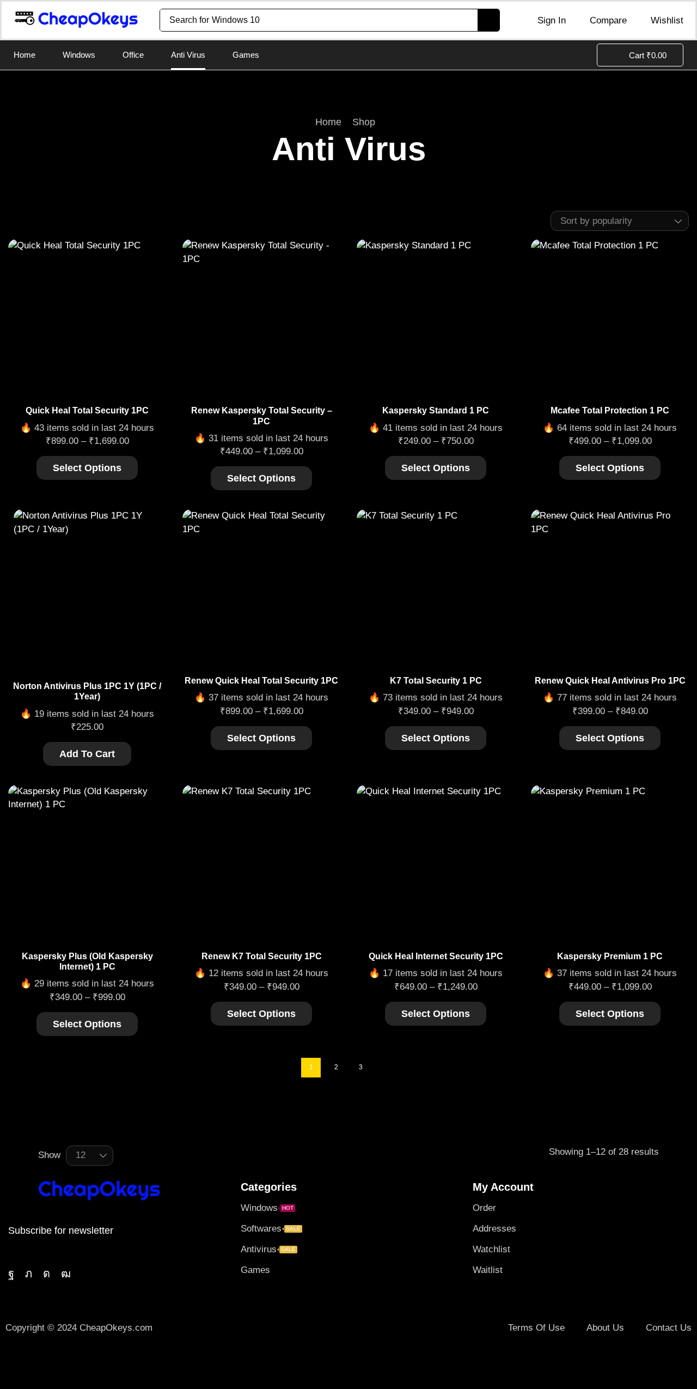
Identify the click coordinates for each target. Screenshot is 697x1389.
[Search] (488, 20)
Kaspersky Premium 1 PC (610, 956)
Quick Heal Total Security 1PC (87, 410)
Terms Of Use (536, 1328)
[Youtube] (66, 1273)
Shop (363, 122)
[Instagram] (46, 1273)
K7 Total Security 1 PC (436, 680)
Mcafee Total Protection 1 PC (610, 410)
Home (328, 122)
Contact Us (669, 1328)
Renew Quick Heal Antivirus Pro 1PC (610, 680)
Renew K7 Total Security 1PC (261, 956)
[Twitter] (28, 1273)
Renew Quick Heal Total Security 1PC (261, 680)
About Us (605, 1328)
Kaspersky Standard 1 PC (435, 410)
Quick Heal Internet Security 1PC (436, 956)
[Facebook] (11, 1273)
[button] (544, 20)
